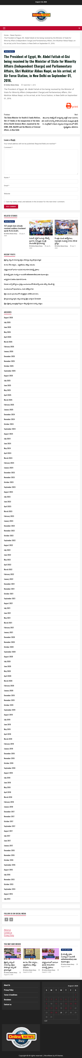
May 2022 (7, 560)
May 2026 (7, 332)
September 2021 (9, 598)
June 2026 (7, 327)
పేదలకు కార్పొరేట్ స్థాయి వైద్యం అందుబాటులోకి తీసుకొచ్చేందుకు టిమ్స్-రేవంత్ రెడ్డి (29, 284)
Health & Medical (62, 230)
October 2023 (9, 482)
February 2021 (9, 627)
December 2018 (9, 753)
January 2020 (8, 690)
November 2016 (9, 855)
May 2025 (7, 390)
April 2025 (7, 395)
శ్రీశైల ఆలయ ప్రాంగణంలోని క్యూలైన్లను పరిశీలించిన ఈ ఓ (21, 294)
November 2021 (9, 589)
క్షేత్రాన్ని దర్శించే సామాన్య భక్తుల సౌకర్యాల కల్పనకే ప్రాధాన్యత (22, 260)
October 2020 (9, 647)
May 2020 (7, 671)
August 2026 (8, 317)
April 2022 (7, 564)
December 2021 (9, 584)
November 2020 (9, 642)
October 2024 (9, 424)
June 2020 (7, 666)
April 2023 (7, 506)
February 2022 (9, 574)
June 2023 (7, 501)
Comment (8, 147)
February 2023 (9, 516)
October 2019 (8, 705)
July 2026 (7, 322)
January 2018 (8, 807)
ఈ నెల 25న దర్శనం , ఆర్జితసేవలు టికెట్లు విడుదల (19, 264)
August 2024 (8, 434)
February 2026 (9, 346)
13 (66, 1004)
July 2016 (7, 874)
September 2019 (9, 710)
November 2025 (9, 361)
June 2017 (7, 840)
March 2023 (8, 511)
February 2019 (9, 744)
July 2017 (7, 836)
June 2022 (7, 555)
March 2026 (8, 342)
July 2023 (7, 497)
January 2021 (8, 632)
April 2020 (7, 676)
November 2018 (9, 758)
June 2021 (7, 613)
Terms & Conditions (10, 995)
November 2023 (9, 477)
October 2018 (8, 763)
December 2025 (9, 356)
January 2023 (8, 521)
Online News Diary (12, 85)
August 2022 (8, 545)
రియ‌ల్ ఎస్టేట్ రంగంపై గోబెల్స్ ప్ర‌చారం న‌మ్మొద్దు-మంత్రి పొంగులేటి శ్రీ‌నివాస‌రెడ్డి (39, 240)
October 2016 (8, 860)
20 (66, 1008)
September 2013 (9, 889)
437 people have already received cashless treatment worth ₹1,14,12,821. (15, 228)
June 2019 (7, 724)
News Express (9, 51)
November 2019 (9, 700)
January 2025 (8, 409)
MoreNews (48, 1055)
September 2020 (10, 652)
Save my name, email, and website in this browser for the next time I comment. (35, 202)
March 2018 (8, 797)
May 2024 (7, 448)
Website (7, 194)
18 (56, 1008)
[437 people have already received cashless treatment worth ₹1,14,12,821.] (15, 221)
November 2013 (9, 879)
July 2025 (7, 380)
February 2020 (9, 685)
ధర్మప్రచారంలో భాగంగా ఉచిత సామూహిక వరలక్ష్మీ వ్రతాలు (22, 269)
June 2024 (7, 443)
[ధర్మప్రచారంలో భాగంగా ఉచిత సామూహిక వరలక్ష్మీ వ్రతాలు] (50, 953)
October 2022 (9, 535)
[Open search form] (79, 28)
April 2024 (7, 453)
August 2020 (8, 656)
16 (46, 1008)
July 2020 (7, 661)
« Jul (45, 1021)
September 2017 (9, 826)
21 (71, 1008)
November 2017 (9, 816)
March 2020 (8, 681)
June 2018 (7, 782)
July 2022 (7, 550)
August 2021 (8, 603)
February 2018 (9, 802)
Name (7, 177)
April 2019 (7, 734)
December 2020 (9, 637)
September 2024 (10, 429)
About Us (7, 985)
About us (7, 930)
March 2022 (8, 569)
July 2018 (7, 778)
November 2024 (9, 419)
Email (6, 185)
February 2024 (9, 463)
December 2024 (9, 414)
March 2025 (8, 400)
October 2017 (8, 821)
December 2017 (9, 811)
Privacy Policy (9, 935)
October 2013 (8, 884)
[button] (4, 28)
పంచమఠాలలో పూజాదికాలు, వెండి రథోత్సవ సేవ (19, 289)
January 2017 (8, 845)
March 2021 (8, 623)
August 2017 (8, 831)
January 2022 (8, 579)
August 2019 (8, 715)
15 (75, 1004)
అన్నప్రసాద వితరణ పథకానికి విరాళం (15, 279)
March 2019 (8, 739)
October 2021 (8, 593)
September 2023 (10, 487)
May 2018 (7, 787)
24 (51, 1012)
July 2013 (7, 899)
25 (56, 1012)
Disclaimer (7, 999)
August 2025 (8, 375)
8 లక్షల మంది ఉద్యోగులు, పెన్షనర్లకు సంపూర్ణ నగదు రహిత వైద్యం (66, 240)
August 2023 (8, 492)
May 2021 (7, 618)
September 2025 (10, 371)
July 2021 (7, 608)
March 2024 (8, 458)
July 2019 (7, 719)
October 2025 (9, 366)
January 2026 (8, 351)
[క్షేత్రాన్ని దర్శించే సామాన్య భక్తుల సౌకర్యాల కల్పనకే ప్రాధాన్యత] (12, 953)
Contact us (8, 932)
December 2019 (9, 695)
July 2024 (7, 438)
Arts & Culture (11, 957)
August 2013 (8, 894)
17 (51, 1008)
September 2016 (9, 865)
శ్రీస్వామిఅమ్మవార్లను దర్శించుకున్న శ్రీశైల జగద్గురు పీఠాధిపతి (22, 298)
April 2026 (7, 337)
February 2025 (9, 404)
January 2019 (8, 748)
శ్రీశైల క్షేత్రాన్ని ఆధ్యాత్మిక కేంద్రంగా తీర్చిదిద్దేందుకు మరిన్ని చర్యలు (23, 303)
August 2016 (8, 870)
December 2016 (9, 850)
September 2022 (10, 540)
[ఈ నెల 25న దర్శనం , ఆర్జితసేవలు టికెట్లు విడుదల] (31, 953)
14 (71, 1004)
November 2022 (9, 530)
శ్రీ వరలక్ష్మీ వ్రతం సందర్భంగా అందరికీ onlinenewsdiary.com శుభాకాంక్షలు (26, 274)
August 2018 (8, 773)
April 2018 (7, 792)
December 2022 (9, 526)
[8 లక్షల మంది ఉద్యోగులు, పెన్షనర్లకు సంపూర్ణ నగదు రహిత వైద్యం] (66, 228)
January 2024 (8, 468)
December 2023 (9, 472)
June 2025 (7, 385)
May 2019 (7, 729)
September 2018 (9, 768)
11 (56, 1004)
